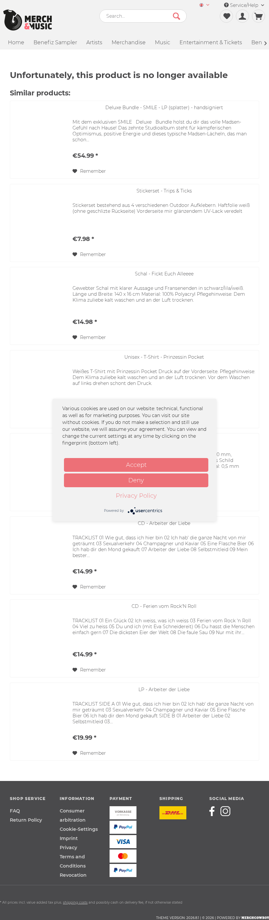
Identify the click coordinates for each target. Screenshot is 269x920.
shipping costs (75, 902)
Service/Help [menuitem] (244, 5)
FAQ (15, 811)
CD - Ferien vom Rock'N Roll (164, 606)
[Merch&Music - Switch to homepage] (27, 20)
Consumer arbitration (73, 815)
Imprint (69, 838)
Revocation (73, 875)
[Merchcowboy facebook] (214, 811)
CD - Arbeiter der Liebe (164, 523)
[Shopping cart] (258, 16)
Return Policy (26, 820)
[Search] (176, 16)
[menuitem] (204, 5)
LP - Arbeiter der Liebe (164, 689)
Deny (136, 480)
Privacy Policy (136, 495)
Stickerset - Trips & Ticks (164, 191)
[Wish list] (226, 16)
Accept (136, 465)
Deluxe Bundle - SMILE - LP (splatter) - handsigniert (164, 107)
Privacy (68, 847)
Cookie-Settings (79, 829)
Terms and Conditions (73, 861)
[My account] (242, 16)
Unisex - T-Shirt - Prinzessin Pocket (164, 357)
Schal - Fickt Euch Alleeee (164, 274)
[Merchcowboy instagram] (225, 811)
